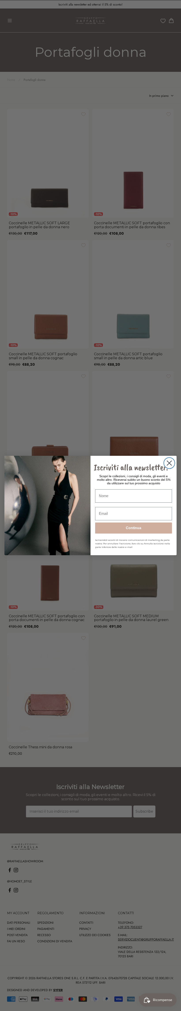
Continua (133, 528)
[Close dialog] (169, 463)
